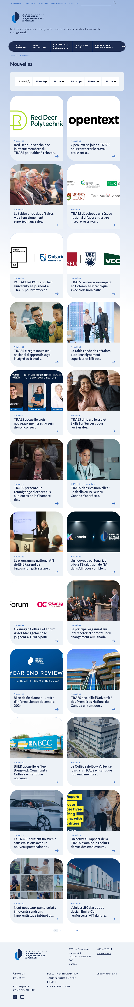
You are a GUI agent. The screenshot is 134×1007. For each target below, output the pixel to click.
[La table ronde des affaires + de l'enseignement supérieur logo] (59, 17)
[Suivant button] (77, 930)
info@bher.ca (104, 953)
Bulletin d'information (52, 3)
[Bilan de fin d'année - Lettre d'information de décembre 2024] (36, 681)
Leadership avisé (82, 46)
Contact (30, 3)
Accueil (14, 55)
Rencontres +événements (60, 46)
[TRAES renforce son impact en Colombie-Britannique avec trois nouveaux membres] (93, 265)
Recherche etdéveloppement (105, 46)
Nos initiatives (40, 46)
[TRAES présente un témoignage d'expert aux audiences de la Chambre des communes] (36, 473)
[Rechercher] (114, 2)
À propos (16, 3)
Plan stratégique (58, 986)
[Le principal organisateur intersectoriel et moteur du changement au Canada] (93, 612)
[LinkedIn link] (15, 996)
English (73, 3)
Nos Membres (21, 46)
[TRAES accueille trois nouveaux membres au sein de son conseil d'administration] (36, 402)
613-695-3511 (104, 949)
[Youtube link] (22, 996)
